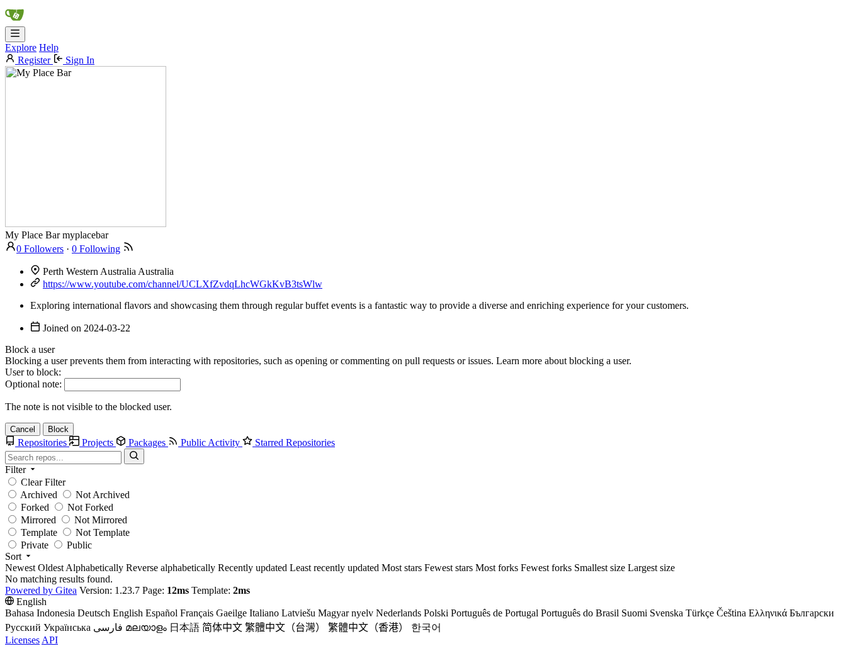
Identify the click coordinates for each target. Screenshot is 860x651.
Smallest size (599, 567)
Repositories (42, 442)
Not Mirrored (99, 520)
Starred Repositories (293, 442)
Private (33, 545)
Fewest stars (448, 567)
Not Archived (101, 494)
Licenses (22, 640)
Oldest (51, 567)
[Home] (14, 20)
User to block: (33, 372)
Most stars (402, 567)
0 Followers (40, 248)
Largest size (651, 567)
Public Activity (210, 442)
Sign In (78, 60)
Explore (21, 47)
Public (78, 545)
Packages (147, 442)
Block (58, 429)
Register (34, 60)
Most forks (496, 567)
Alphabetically (94, 567)
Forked (33, 507)
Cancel (22, 429)
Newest (20, 567)
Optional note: (33, 384)
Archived (37, 494)
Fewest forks (546, 567)
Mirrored (37, 520)
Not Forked (89, 507)
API (50, 640)
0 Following (96, 248)
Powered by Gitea (41, 590)
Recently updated (252, 567)
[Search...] (134, 456)
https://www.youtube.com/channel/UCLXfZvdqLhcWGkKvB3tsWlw (182, 284)
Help (49, 47)
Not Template (101, 532)
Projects (97, 442)
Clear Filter (41, 482)
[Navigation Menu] (15, 34)
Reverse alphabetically (170, 567)
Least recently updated (334, 567)
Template (37, 532)
